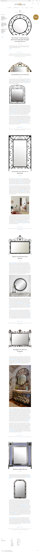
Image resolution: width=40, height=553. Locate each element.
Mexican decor (21, 120)
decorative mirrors (11, 54)
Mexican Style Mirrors (20, 469)
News (17, 12)
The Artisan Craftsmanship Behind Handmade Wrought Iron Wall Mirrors (20, 39)
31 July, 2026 (2, 20)
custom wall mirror (28, 53)
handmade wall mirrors (27, 54)
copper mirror (12, 528)
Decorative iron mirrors (12, 185)
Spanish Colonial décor (28, 55)
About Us (12, 544)
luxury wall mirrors (14, 55)
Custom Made (9, 7)
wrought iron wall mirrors (22, 56)
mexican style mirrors (19, 529)
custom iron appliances (26, 82)
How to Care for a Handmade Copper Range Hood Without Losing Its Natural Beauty (4, 24)
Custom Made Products (9, 550)
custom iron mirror (11, 113)
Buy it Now (36, 17)
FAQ (11, 542)
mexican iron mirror (20, 229)
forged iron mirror (16, 54)
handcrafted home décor (21, 54)
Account (29, 0)
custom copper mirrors (16, 528)
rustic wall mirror (24, 55)
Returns (31, 7)
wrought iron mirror (28, 436)
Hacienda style (16, 267)
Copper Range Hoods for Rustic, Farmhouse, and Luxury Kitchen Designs (4, 31)
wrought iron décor (17, 56)
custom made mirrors (23, 53)
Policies (12, 541)
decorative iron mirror (17, 228)
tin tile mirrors (26, 529)
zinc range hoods (28, 419)
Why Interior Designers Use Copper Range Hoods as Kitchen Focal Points (4, 18)
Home (15, 12)
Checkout (37, 0)
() (33, 0)
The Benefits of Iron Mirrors (20, 74)
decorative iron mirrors (13, 517)
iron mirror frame (29, 228)
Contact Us (26, 7)
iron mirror (26, 228)
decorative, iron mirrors (12, 410)
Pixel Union (6, 551)
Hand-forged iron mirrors (21, 182)
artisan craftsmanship (13, 53)
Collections (12, 543)
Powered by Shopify (10, 551)
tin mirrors (23, 529)
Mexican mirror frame (14, 110)
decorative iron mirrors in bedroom (17, 178)
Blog (22, 7)
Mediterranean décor (18, 55)
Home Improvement (16, 7)
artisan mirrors (18, 53)
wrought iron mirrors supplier (12, 359)
